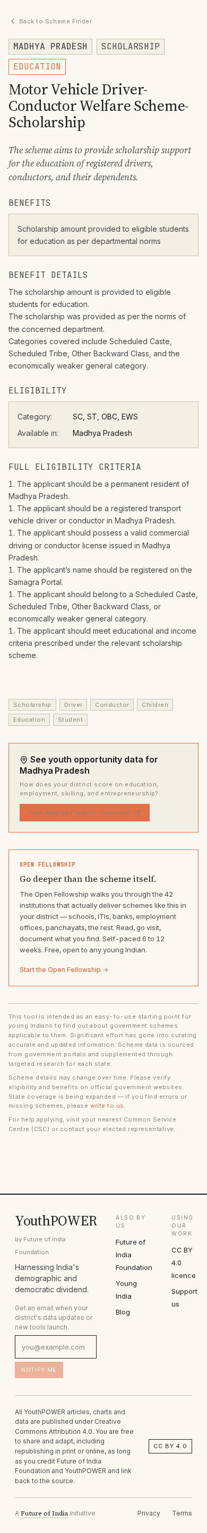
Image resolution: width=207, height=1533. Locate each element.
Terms (182, 1513)
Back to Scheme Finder (55, 21)
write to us (107, 1105)
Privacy (148, 1513)
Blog (123, 1312)
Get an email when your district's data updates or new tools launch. (53, 1317)
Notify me (39, 1369)
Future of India (44, 1513)
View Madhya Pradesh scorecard (79, 812)
